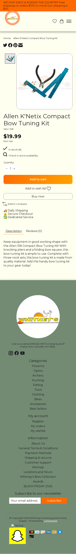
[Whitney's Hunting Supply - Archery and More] (12, 17)
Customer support (38, 462)
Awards (38, 481)
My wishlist (38, 431)
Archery (38, 375)
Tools (38, 389)
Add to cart (38, 179)
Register (38, 421)
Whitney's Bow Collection (38, 476)
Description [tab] (14, 231)
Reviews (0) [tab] (34, 231)
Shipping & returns (38, 457)
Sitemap (38, 467)
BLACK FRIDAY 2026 (38, 486)
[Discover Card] (43, 532)
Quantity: (9, 162)
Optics (38, 370)
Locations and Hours (38, 472)
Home (7, 38)
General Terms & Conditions (38, 448)
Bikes (38, 399)
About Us (38, 443)
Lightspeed (50, 520)
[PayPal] (54, 532)
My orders (38, 426)
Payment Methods (38, 453)
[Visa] (37, 532)
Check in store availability (23, 155)
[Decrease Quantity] (7, 168)
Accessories (38, 404)
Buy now (38, 196)
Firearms (38, 366)
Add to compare (17, 203)
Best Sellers (38, 408)
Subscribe (54, 500)
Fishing (38, 385)
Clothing (38, 394)
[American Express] (48, 532)
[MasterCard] (31, 532)
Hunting (38, 380)
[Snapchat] (17, 543)
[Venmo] (60, 532)
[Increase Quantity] (14, 168)
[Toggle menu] (68, 21)
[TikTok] (17, 526)
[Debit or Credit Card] (31, 536)
